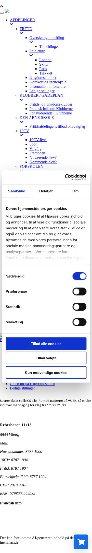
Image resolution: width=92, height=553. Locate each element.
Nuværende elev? (43, 157)
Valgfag (35, 149)
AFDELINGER (22, 20)
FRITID (26, 29)
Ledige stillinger (41, 91)
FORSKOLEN (31, 166)
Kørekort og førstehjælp (47, 82)
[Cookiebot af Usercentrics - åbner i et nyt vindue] (65, 177)
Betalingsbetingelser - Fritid (21, 529)
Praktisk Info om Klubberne (51, 109)
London (45, 60)
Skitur (44, 64)
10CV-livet (38, 140)
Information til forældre (47, 86)
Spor (33, 144)
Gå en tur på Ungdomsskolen (32, 384)
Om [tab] (75, 191)
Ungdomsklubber (42, 77)
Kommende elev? (43, 162)
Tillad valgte (46, 358)
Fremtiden (37, 153)
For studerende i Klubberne (50, 113)
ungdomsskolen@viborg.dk (30, 443)
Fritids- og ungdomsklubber (50, 104)
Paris (43, 69)
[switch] (79, 291)
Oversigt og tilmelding (46, 38)
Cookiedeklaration (14, 521)
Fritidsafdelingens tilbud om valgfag (57, 126)
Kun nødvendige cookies (46, 372)
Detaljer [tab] (46, 191)
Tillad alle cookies (46, 343)
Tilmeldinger (49, 46)
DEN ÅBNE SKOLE (37, 117)
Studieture (37, 51)
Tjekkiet (45, 73)
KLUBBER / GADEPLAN (41, 95)
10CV (24, 131)
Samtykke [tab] (16, 191)
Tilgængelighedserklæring (20, 513)
